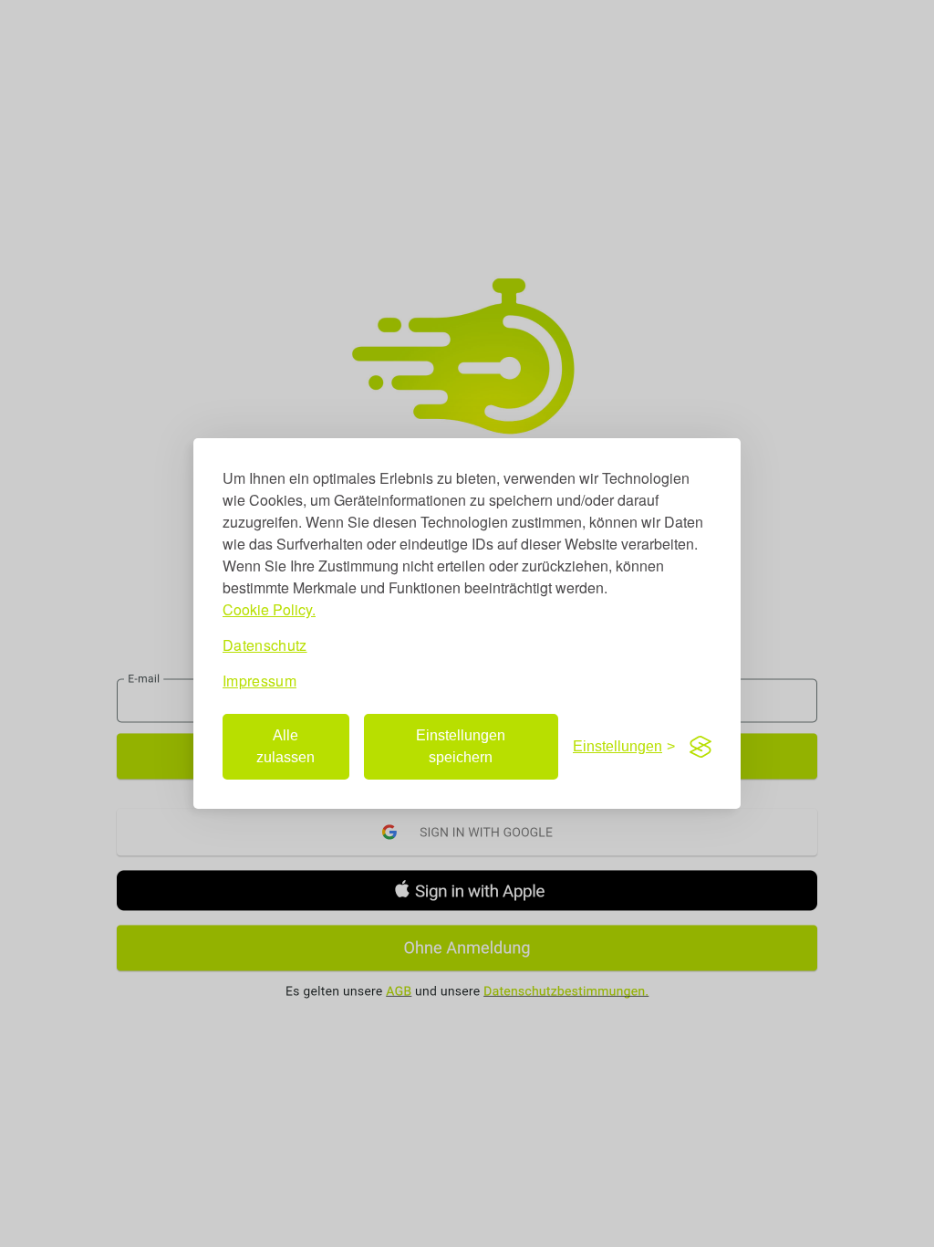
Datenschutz (265, 644)
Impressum (259, 680)
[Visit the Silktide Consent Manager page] (700, 747)
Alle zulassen (285, 746)
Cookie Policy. (269, 609)
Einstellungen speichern (460, 746)
